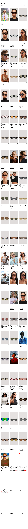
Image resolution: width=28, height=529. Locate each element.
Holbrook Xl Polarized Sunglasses (22, 427)
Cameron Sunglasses (13, 104)
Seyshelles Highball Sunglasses (4, 64)
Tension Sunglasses (13, 511)
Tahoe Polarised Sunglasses (12, 427)
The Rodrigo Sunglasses (4, 185)
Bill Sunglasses (3, 205)
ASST (23, 141)
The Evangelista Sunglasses (3, 84)
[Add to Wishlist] (8, 22)
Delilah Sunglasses (12, 266)
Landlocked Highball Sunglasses (4, 23)
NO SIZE (5, 60)
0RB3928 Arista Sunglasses (23, 205)
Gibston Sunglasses (22, 185)
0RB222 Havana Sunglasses (21, 346)
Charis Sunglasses (3, 104)
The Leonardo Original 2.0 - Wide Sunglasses (5, 427)
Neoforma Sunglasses (13, 326)
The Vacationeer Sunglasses (12, 245)
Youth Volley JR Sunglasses (21, 489)
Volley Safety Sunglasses (4, 511)
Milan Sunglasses (21, 406)
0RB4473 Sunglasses (22, 326)
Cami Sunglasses (12, 386)
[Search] (2, 1)
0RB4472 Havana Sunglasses (3, 306)
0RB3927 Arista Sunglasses (5, 245)
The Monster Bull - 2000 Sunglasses (13, 468)
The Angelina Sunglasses (13, 63)
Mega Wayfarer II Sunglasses (12, 206)
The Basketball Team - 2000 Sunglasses (22, 468)
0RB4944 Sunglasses (4, 144)
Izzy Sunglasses (3, 386)
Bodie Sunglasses (3, 285)
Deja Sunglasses (3, 266)
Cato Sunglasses (12, 285)
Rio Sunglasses (21, 386)
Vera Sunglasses (21, 104)
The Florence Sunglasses (22, 43)
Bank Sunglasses (21, 511)
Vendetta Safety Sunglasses (12, 489)
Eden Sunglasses (21, 266)
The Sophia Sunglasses (22, 144)
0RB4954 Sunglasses (22, 124)
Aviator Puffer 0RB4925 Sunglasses (13, 125)
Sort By (22, 7)
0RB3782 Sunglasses (4, 326)
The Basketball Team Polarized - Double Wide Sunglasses (4, 490)
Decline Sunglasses (4, 467)
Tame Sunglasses (3, 43)
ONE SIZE (5, 40)
